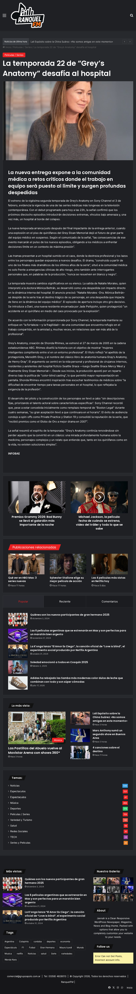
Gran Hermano (47, 947)
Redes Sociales (19, 831)
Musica (8, 953)
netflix (20, 953)
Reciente (64, 601)
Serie (53, 953)
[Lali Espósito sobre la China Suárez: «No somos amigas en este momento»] (80, 718)
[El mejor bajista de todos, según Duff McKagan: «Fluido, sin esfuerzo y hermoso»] (127, 889)
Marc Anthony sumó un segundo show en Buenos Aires (109, 734)
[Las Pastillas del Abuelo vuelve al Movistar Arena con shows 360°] (99, 880)
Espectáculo (11, 947)
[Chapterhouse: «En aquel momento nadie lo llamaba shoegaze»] (113, 889)
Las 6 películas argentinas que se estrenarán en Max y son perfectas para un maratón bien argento (56, 898)
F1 (23, 947)
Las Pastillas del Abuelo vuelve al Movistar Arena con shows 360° (35, 750)
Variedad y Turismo (21, 819)
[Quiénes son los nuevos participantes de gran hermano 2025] (18, 619)
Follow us (103, 946)
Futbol (32, 947)
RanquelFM (67, 981)
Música (14, 802)
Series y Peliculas (20, 842)
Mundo (80, 947)
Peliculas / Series (22, 47)
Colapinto (24, 941)
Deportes (15, 808)
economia (65, 941)
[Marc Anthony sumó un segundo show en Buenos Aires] (80, 735)
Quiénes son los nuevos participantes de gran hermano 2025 (69, 614)
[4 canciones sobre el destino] (80, 752)
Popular (23, 601)
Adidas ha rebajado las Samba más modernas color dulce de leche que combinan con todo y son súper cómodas (76, 680)
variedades (66, 953)
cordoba (38, 941)
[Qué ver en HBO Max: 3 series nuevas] (26, 564)
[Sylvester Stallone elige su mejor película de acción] (68, 564)
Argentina (9, 941)
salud (43, 953)
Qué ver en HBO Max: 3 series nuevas (22, 579)
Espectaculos (18, 791)
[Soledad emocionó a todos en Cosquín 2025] (18, 667)
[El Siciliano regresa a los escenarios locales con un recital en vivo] (127, 897)
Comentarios (110, 601)
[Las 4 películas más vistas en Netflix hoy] (110, 564)
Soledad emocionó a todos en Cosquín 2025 (59, 662)
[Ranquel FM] (27, 15)
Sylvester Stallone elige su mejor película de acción (67, 579)
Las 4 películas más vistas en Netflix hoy (108, 579)
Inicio (8, 47)
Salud (13, 825)
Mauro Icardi (66, 947)
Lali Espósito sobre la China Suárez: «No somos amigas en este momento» (110, 717)
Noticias (14, 785)
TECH (13, 837)
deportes (51, 941)
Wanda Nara (11, 959)
